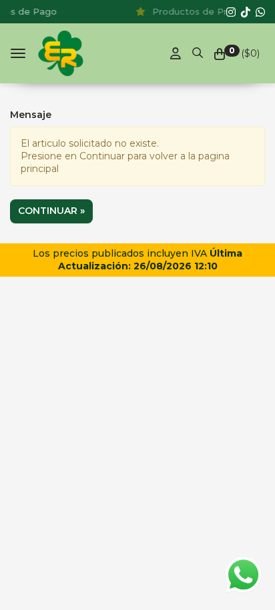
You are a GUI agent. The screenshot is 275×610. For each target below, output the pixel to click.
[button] (197, 50)
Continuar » (51, 211)
